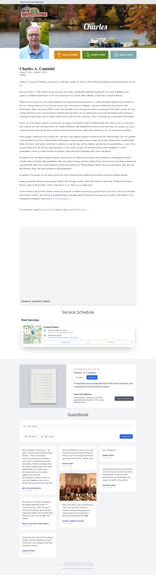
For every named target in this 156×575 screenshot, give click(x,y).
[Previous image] (62, 487)
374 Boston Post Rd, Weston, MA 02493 (63, 338)
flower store (81, 209)
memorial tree (47, 209)
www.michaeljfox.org (62, 198)
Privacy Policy (71, 565)
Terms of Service (84, 565)
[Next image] (94, 487)
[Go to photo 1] (77, 499)
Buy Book (92, 377)
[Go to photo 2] (78, 499)
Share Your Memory (124, 398)
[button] (32, 332)
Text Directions (65, 342)
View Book (79, 377)
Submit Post (126, 436)
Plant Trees (110, 342)
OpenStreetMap (80, 569)
